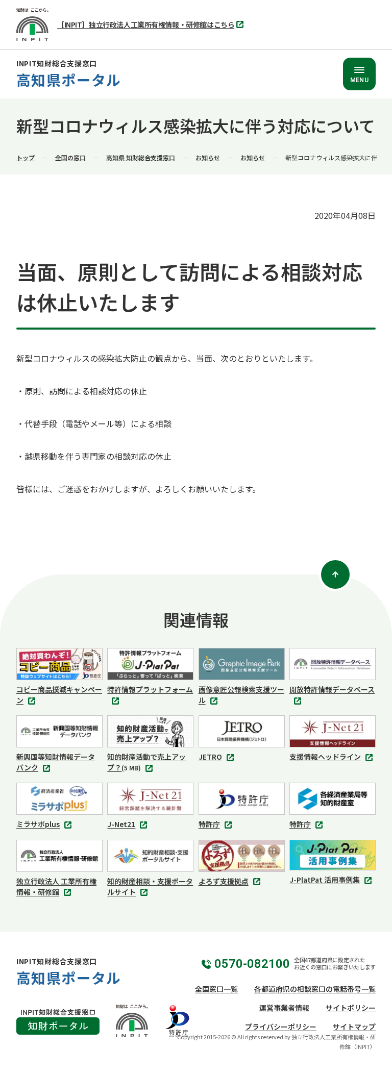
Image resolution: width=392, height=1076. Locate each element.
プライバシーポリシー (280, 1026)
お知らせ (207, 157)
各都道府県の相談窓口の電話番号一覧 (315, 989)
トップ (25, 157)
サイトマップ (354, 1026)
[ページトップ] (335, 574)
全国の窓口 (70, 157)
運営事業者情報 (284, 1008)
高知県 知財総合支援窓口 (140, 157)
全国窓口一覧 (216, 989)
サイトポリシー (351, 1008)
